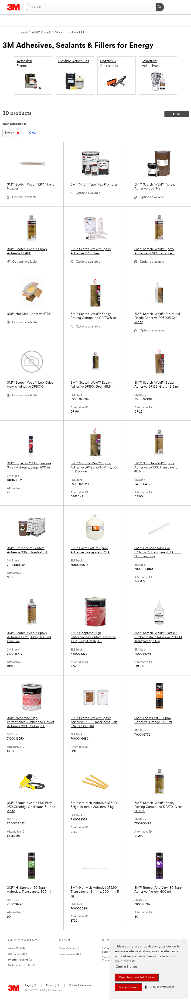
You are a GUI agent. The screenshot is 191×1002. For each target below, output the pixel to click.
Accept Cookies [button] (128, 987)
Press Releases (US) (70, 954)
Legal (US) (30, 985)
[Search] (160, 7)
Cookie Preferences (80, 985)
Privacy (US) (52, 985)
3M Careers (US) (17, 954)
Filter (177, 114)
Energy (9, 132)
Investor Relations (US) (20, 960)
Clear (33, 132)
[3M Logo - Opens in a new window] (13, 7)
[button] (159, 987)
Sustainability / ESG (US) (21, 965)
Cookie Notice (126, 967)
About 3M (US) (16, 948)
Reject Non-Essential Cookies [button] (137, 977)
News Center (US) (69, 948)
